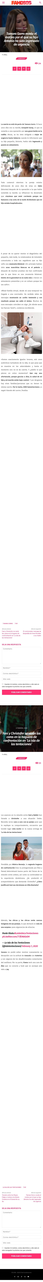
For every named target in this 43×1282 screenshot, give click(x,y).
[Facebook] (15, 69)
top (16, 623)
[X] (19, 69)
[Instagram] (18, 1277)
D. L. (6, 55)
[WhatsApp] (28, 69)
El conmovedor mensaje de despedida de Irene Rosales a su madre (32, 633)
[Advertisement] (21, 100)
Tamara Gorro (8, 623)
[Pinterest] (24, 69)
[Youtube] (28, 1277)
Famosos (21, 58)
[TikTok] (21, 1277)
